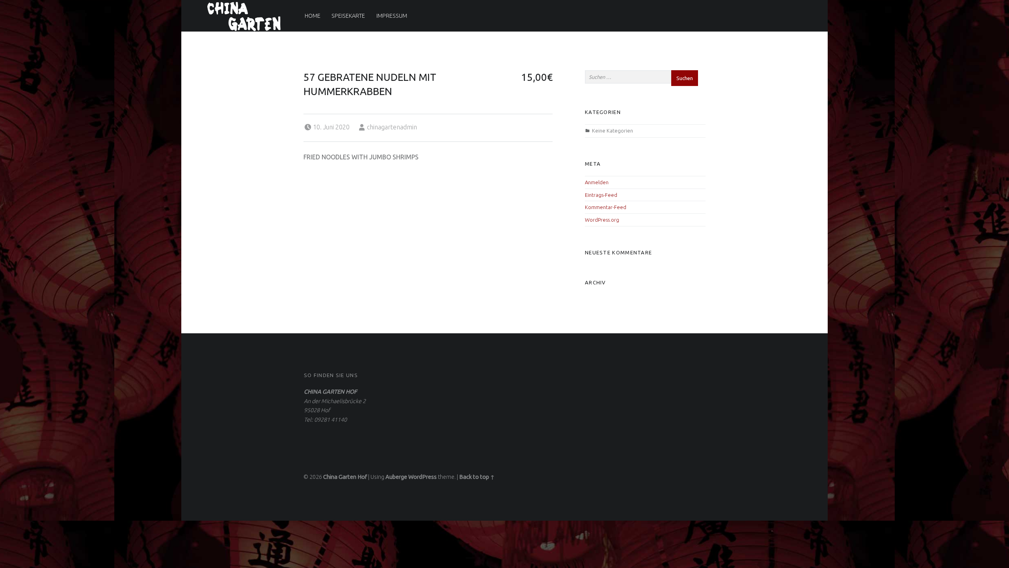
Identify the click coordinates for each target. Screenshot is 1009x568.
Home (312, 16)
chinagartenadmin (392, 127)
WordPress (422, 477)
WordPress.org (602, 219)
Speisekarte (348, 16)
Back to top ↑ (477, 477)
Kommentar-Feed (605, 207)
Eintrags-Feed (601, 195)
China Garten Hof (345, 477)
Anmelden (597, 182)
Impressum (391, 16)
